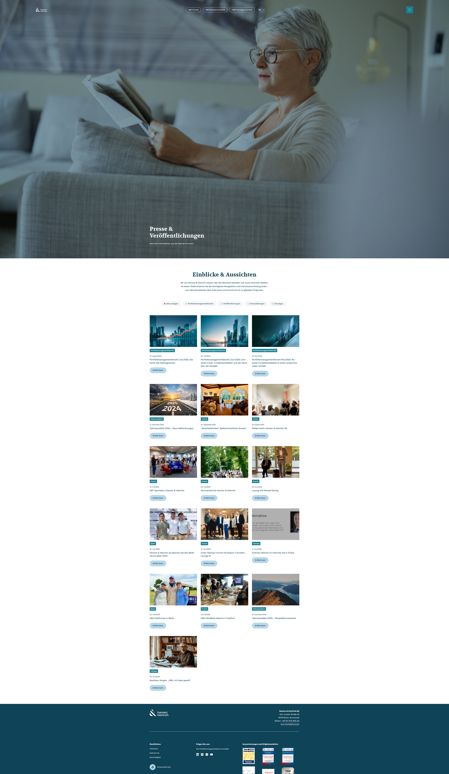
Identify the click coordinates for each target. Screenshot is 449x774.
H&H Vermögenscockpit (242, 10)
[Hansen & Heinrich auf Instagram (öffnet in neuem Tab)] (206, 755)
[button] (262, 10)
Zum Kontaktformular (290, 724)
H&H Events (193, 10)
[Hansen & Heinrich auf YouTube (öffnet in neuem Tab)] (211, 755)
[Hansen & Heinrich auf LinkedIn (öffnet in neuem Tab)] (197, 755)
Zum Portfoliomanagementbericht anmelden (212, 749)
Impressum (154, 749)
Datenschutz (154, 753)
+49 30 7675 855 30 (290, 721)
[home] (41, 10)
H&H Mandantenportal (215, 10)
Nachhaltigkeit (155, 757)
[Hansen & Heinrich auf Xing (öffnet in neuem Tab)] (202, 755)
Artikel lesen (158, 370)
